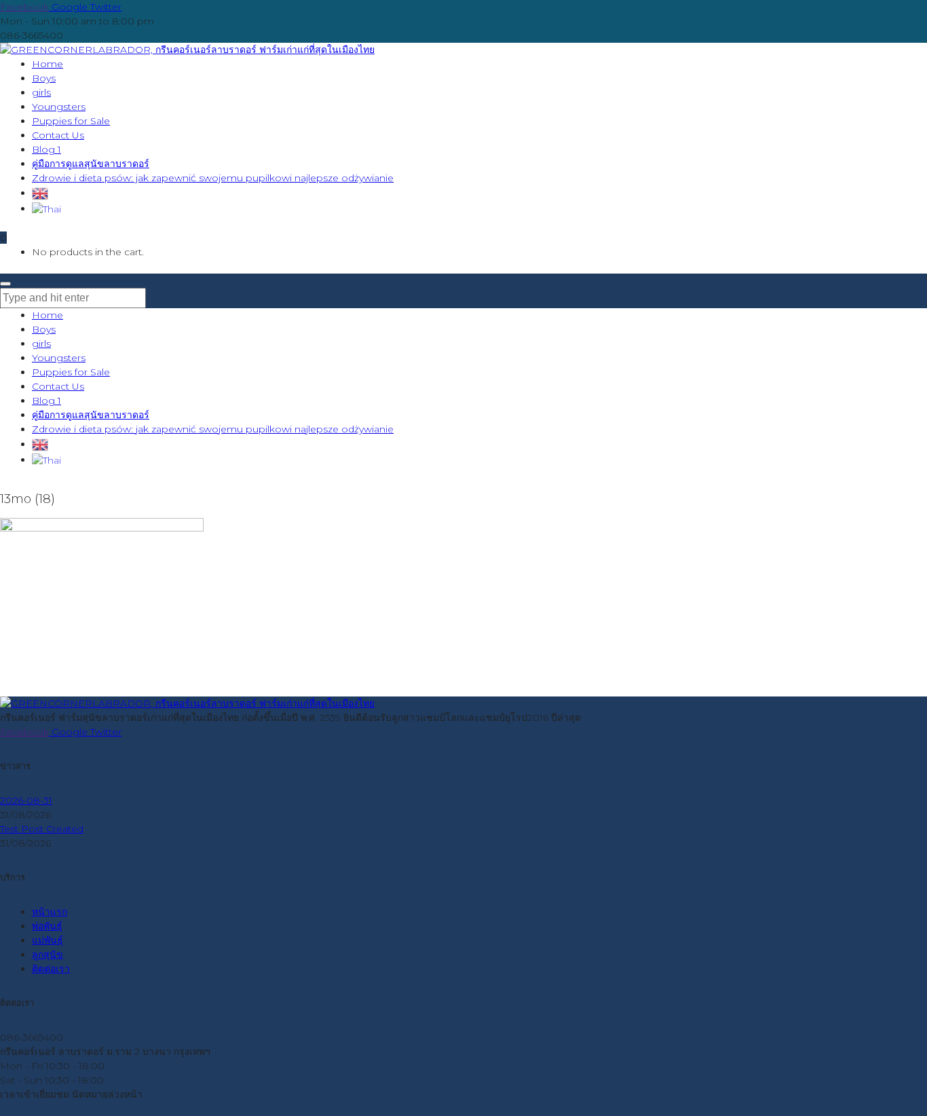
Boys (44, 329)
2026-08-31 (26, 800)
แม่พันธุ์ (47, 940)
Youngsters (59, 358)
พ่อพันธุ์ (47, 926)
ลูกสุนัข (47, 954)
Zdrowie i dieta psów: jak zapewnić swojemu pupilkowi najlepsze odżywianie (213, 429)
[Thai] (46, 208)
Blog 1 (46, 400)
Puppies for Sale (71, 372)
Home (47, 315)
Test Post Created (41, 829)
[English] (40, 193)
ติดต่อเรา (51, 969)
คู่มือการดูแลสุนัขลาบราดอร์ (90, 415)
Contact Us (58, 386)
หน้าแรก (49, 912)
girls (41, 343)
